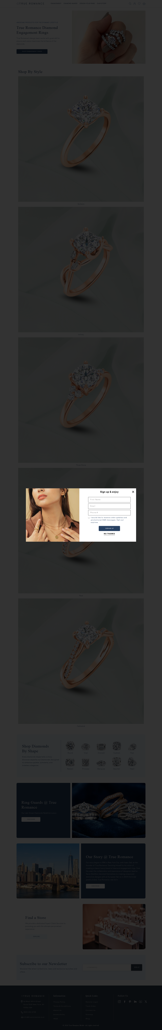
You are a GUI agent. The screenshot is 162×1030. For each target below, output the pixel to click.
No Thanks (109, 534)
